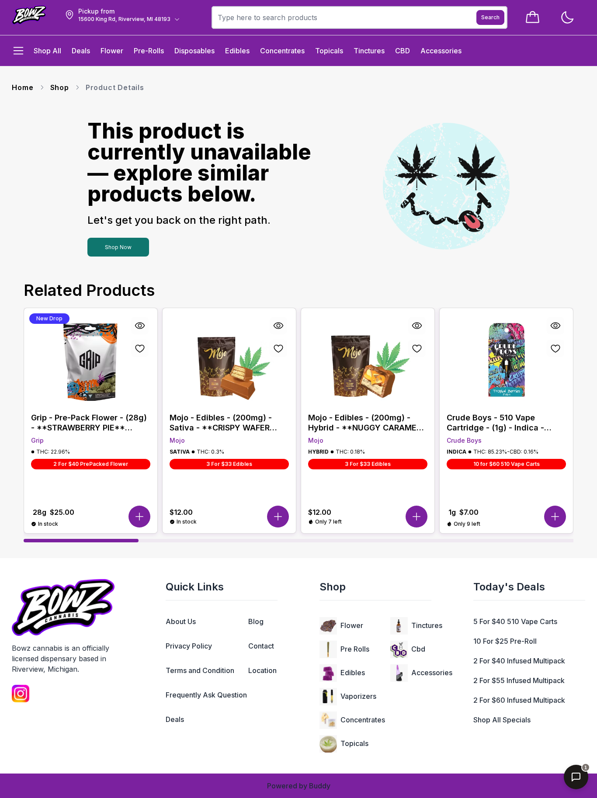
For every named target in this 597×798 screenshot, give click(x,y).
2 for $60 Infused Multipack (519, 700)
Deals (175, 719)
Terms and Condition (200, 670)
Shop (59, 87)
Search (490, 17)
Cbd (418, 649)
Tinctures (426, 625)
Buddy (319, 785)
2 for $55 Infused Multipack (519, 680)
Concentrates (362, 719)
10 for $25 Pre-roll (505, 641)
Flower (351, 625)
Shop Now (118, 247)
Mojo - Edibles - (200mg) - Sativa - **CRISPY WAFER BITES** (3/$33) (221, 423)
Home (22, 87)
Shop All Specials (502, 719)
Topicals (354, 743)
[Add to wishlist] (140, 348)
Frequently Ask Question (206, 694)
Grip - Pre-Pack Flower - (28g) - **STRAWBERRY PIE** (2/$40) (89, 423)
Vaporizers (358, 696)
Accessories (431, 672)
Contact (261, 646)
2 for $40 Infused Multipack (519, 660)
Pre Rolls (354, 649)
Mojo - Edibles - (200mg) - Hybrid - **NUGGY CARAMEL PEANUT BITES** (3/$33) (364, 423)
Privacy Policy (189, 646)
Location (262, 670)
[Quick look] (140, 325)
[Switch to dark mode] (567, 17)
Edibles (352, 672)
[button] (139, 516)
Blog (256, 621)
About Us (181, 621)
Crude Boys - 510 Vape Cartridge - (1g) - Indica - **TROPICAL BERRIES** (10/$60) (495, 423)
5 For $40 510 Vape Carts (515, 621)
